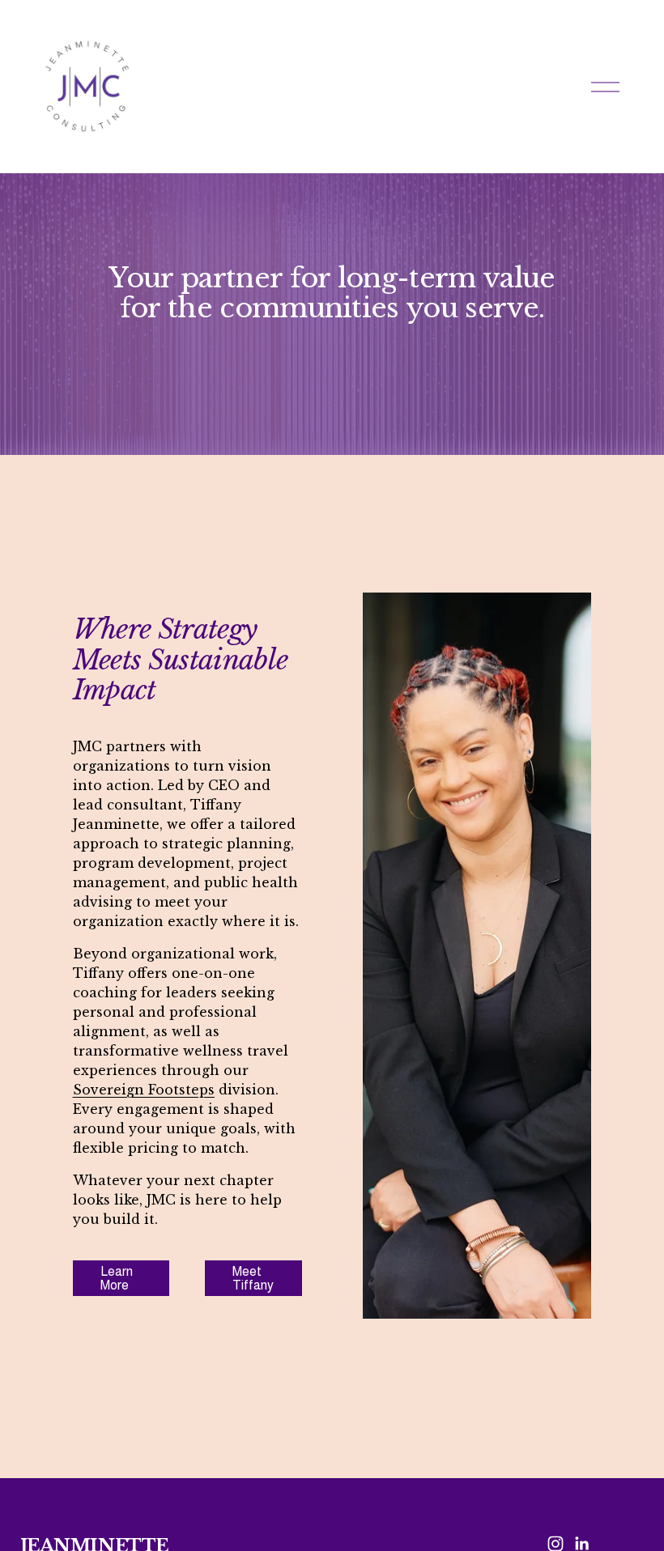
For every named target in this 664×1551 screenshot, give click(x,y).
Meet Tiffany (253, 1278)
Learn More (116, 1278)
